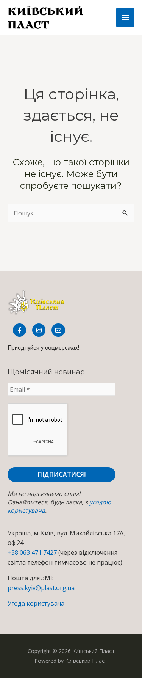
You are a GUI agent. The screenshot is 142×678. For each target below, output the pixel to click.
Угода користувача (36, 603)
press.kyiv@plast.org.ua (41, 588)
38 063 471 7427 (34, 552)
